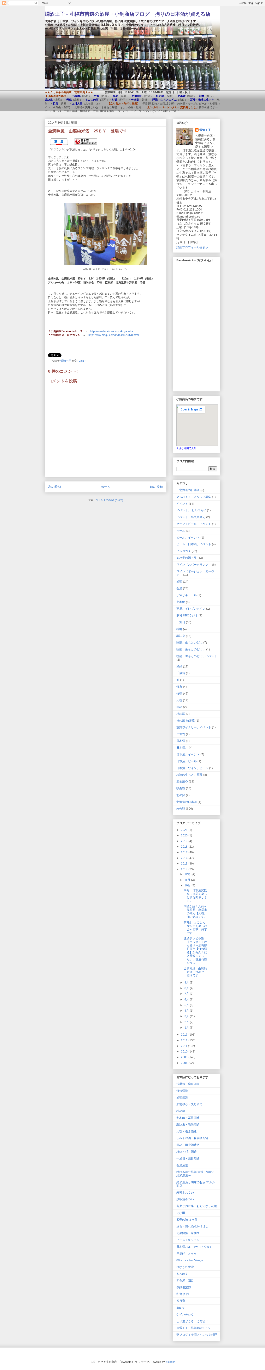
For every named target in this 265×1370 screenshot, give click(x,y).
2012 (184, 1040)
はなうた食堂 (185, 1267)
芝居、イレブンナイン (190, 608)
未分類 (180, 808)
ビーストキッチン (188, 1240)
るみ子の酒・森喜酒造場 (192, 1138)
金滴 (179, 588)
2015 (184, 863)
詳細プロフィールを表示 (192, 247)
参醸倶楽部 (183, 1287)
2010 (184, 1051)
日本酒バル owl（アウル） (194, 1246)
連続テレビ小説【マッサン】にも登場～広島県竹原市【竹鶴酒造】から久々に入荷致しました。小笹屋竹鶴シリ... (195, 950)
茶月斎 (180, 1300)
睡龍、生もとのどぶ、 (190, 649)
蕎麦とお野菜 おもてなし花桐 (196, 1206)
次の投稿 (54, 487)
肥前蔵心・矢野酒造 (189, 1104)
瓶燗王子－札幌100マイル (193, 1328)
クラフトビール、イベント (193, 524)
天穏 (179, 700)
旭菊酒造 (182, 1097)
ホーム (106, 487)
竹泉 (179, 686)
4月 (187, 1010)
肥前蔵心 (182, 781)
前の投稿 (156, 487)
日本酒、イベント (188, 754)
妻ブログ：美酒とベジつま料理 (196, 1334)
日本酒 (180, 740)
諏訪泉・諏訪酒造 (188, 1124)
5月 (187, 1005)
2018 (184, 846)
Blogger (170, 1361)
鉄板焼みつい (185, 1199)
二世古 (180, 734)
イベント (182, 503)
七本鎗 (180, 602)
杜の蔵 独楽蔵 (185, 720)
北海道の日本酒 (186, 802)
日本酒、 (182, 747)
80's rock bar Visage (189, 1260)
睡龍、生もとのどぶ (189, 642)
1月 (187, 1027)
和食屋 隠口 (185, 1280)
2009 (184, 1057)
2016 (184, 858)
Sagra (180, 1307)
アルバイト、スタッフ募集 (193, 496)
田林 (179, 707)
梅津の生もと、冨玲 (189, 774)
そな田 (180, 1212)
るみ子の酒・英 (186, 557)
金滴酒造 (182, 1165)
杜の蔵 (180, 713)
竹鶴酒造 (182, 1090)
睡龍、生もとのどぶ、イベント (196, 656)
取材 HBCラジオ (187, 615)
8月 (187, 988)
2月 (187, 1022)
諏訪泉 (180, 635)
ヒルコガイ (183, 551)
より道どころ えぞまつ (192, 1321)
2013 (184, 1034)
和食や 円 (182, 1294)
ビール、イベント (188, 537)
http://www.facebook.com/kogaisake (111, 331)
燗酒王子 (205, 130)
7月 (187, 993)
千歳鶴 (180, 673)
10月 (188, 885)
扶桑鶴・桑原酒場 (188, 1084)
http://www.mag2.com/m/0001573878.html (113, 335)
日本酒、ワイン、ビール (192, 768)
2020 (184, 835)
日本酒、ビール (186, 761)
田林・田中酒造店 (188, 1144)
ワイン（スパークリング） (193, 564)
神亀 (179, 629)
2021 (184, 829)
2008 (184, 1062)
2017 (184, 852)
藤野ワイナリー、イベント (193, 727)
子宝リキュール (186, 595)
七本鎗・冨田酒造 (188, 1117)
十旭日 (180, 622)
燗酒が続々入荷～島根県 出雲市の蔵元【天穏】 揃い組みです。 (197, 911)
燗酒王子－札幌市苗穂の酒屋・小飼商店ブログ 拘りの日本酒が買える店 (128, 14)
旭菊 (179, 581)
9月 (187, 982)
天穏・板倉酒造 (186, 1131)
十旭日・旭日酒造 (188, 1158)
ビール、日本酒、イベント (193, 544)
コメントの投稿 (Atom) (109, 500)
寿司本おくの (185, 1192)
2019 (184, 841)
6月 (187, 999)
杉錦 (179, 666)
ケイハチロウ (185, 1314)
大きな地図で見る (186, 448)
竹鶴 (179, 693)
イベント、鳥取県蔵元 (190, 517)
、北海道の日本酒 (188, 490)
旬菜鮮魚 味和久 (188, 1233)
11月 (187, 879)
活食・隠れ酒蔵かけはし (192, 1226)
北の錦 (180, 795)
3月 (187, 1016)
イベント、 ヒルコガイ (191, 510)
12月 (188, 874)
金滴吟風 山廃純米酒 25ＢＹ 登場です (195, 972)
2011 (184, 1046)
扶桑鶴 (180, 788)
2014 (184, 869)
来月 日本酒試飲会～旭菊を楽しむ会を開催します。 (195, 895)
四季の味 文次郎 (187, 1219)
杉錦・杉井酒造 (186, 1151)
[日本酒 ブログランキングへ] (86, 145)
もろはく (182, 1273)
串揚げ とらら (186, 1253)
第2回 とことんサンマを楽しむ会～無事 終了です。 (195, 927)
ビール (180, 530)
